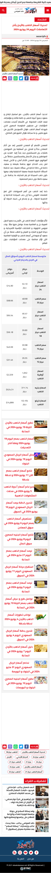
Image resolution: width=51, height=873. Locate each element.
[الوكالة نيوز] (25, 844)
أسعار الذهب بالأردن (33, 767)
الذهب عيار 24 (38, 757)
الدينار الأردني (22, 757)
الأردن (9, 757)
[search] (3, 10)
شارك (33, 78)
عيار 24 (39, 762)
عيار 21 (28, 762)
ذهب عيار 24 (15, 767)
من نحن (30, 859)
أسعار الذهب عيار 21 (33, 772)
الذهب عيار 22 (15, 772)
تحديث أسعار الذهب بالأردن (33, 752)
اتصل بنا (20, 859)
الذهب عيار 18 (12, 752)
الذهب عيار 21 (15, 762)
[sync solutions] (25, 869)
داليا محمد (41, 36)
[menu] (47, 10)
